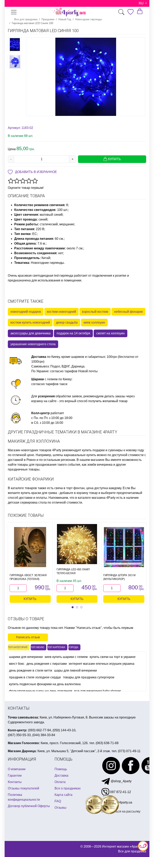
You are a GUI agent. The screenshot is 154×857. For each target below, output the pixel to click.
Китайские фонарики (31, 479)
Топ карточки (56, 647)
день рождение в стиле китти (30, 670)
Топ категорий (17, 647)
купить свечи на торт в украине (113, 657)
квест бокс (16, 663)
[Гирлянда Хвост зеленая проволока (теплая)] (30, 547)
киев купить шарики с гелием (66, 657)
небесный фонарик (128, 311)
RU (141, 3)
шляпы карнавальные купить (74, 455)
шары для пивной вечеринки (75, 670)
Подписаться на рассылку (121, 811)
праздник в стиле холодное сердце (35, 677)
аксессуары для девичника (30, 333)
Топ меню (37, 647)
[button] (73, 607)
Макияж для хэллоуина (34, 441)
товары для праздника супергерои (88, 677)
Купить (30, 599)
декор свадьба (67, 322)
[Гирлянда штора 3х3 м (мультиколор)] (124, 547)
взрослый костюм (95, 311)
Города (73, 647)
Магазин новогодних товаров (29, 450)
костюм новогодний (61, 311)
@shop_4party (121, 781)
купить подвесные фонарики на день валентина (45, 684)
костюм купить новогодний (30, 322)
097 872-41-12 (120, 792)
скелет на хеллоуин (110, 333)
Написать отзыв (28, 637)
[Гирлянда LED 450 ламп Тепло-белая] (77, 544)
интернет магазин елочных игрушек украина (101, 663)
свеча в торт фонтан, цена (73, 488)
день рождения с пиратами (46, 663)
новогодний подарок (25, 311)
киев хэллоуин (94, 322)
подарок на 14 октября (73, 333)
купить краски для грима (39, 493)
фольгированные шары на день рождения (40, 691)
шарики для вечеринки (26, 657)
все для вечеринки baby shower (97, 691)
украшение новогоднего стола (33, 344)
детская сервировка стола (27, 502)
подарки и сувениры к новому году (118, 450)
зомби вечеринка (99, 464)
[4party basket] (140, 11)
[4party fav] (131, 12)
